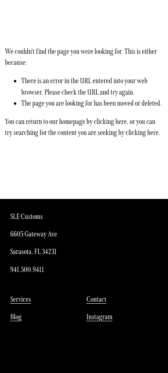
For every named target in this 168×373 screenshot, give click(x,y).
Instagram (99, 316)
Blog (16, 316)
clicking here (110, 121)
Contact (96, 299)
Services (20, 299)
